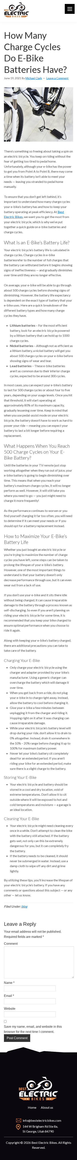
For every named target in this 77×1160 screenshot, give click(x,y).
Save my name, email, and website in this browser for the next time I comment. (33, 1029)
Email (9, 995)
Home (32, 1107)
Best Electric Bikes (17, 10)
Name (9, 982)
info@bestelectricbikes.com (42, 1120)
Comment (11, 943)
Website (9, 1008)
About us (47, 1107)
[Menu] (70, 9)
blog (24, 906)
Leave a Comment (57, 78)
